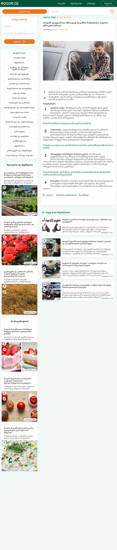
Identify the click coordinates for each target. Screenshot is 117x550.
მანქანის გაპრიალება (66, 195)
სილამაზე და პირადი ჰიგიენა (19, 155)
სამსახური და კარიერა (19, 103)
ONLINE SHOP (19, 58)
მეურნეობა (19, 62)
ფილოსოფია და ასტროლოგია (19, 122)
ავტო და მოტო (19, 93)
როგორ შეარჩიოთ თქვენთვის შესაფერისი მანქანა (67, 123)
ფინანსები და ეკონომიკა (19, 79)
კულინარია (19, 146)
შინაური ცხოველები (19, 74)
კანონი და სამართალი (19, 83)
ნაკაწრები (84, 195)
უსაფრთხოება (19, 53)
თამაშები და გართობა (19, 126)
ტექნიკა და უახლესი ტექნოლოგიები (19, 68)
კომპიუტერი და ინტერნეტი (19, 150)
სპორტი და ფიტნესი (19, 136)
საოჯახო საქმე (19, 117)
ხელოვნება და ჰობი (19, 112)
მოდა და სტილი (19, 98)
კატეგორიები (24, 11)
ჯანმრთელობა (19, 141)
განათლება (19, 131)
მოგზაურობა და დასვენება (19, 88)
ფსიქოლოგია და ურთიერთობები (19, 107)
